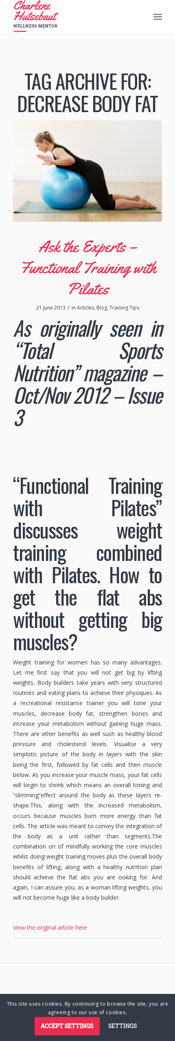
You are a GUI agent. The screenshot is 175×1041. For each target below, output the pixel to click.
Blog (101, 307)
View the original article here (50, 927)
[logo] (72, 16)
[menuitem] (156, 16)
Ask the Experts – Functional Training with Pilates (88, 267)
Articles (85, 307)
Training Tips (124, 307)
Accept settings (67, 1026)
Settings (122, 1026)
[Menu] (156, 16)
